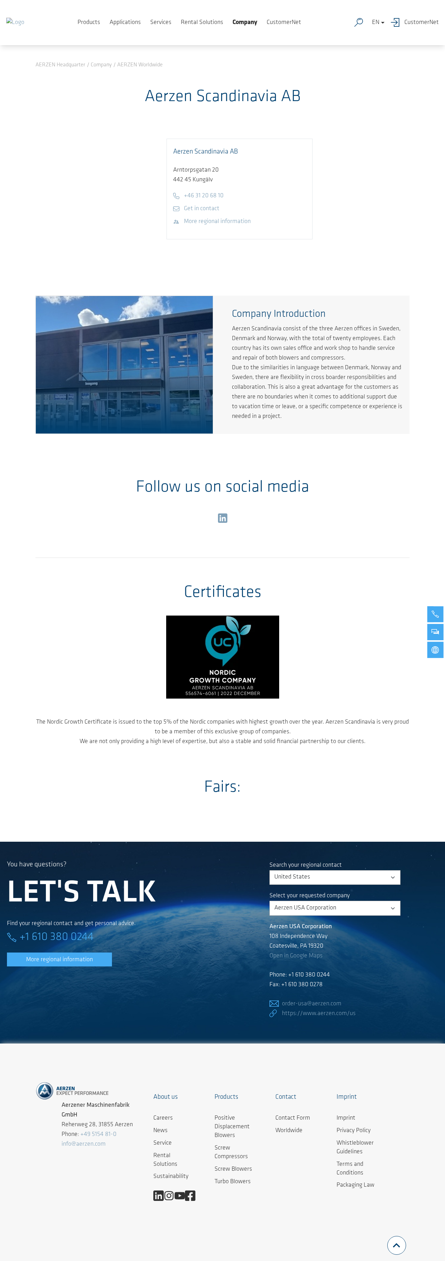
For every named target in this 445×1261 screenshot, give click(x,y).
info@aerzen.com (84, 1144)
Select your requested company (309, 896)
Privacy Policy (354, 1131)
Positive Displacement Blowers (232, 1127)
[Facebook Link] (193, 1196)
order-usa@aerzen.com (311, 1004)
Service (162, 1143)
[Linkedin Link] (161, 1196)
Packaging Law (355, 1185)
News (160, 1131)
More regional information (59, 960)
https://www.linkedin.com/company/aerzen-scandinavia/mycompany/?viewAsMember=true (222, 519)
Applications (125, 22)
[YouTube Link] (182, 1196)
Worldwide (288, 1131)
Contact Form (292, 1118)
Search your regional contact (305, 865)
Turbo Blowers (233, 1182)
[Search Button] (360, 22)
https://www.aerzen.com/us (319, 1014)
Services (160, 22)
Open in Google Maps (296, 956)
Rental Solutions (202, 22)
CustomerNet (284, 22)
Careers (163, 1118)
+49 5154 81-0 (98, 1134)
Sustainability (170, 1176)
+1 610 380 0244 (56, 937)
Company (245, 22)
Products (89, 22)
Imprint (346, 1118)
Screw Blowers (233, 1169)
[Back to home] (15, 22)
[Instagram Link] (171, 1196)
